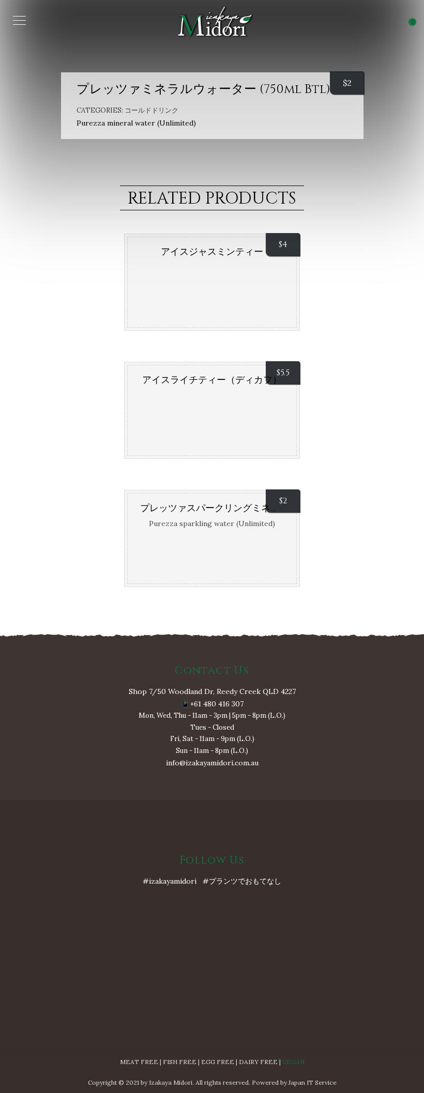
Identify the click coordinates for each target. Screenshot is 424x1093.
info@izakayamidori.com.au (212, 762)
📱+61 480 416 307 (212, 704)
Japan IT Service (313, 1082)
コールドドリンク (151, 110)
